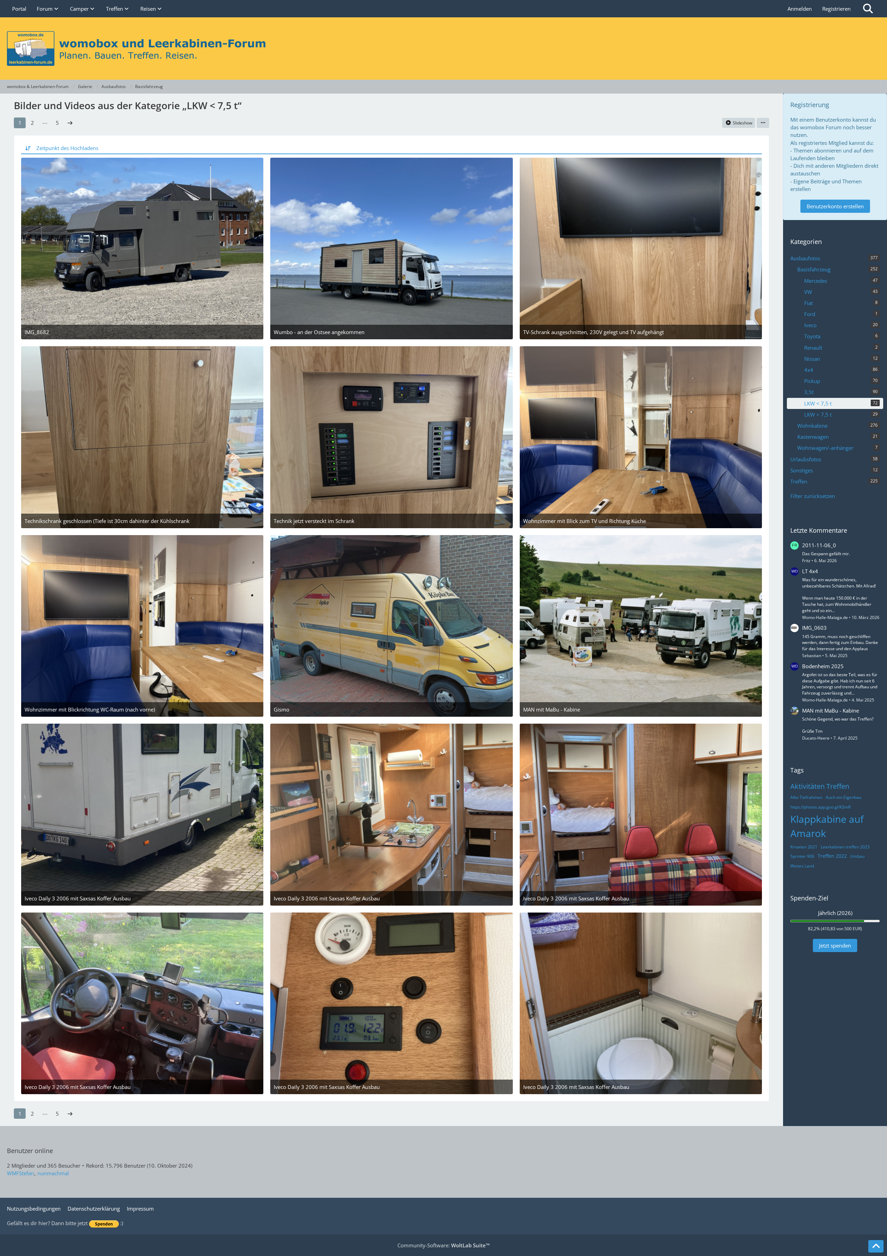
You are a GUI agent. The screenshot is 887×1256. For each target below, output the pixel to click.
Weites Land (802, 866)
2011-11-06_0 (819, 545)
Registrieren (836, 8)
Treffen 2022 (832, 856)
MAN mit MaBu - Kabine (830, 710)
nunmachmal (53, 1173)
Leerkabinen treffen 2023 (845, 847)
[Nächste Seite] (70, 122)
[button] (763, 123)
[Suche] (868, 8)
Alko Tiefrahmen (806, 797)
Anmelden (800, 8)
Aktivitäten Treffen (819, 786)
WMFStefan (20, 1173)
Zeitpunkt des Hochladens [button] (67, 148)
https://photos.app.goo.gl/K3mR (820, 807)
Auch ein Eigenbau (843, 797)
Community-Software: (443, 1245)
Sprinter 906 (802, 856)
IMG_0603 (814, 627)
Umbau (857, 856)
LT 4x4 (810, 571)
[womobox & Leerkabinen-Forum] (443, 48)
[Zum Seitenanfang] (876, 1246)
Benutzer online (30, 1150)
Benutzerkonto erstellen (835, 206)
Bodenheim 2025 (823, 666)
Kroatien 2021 (803, 847)
